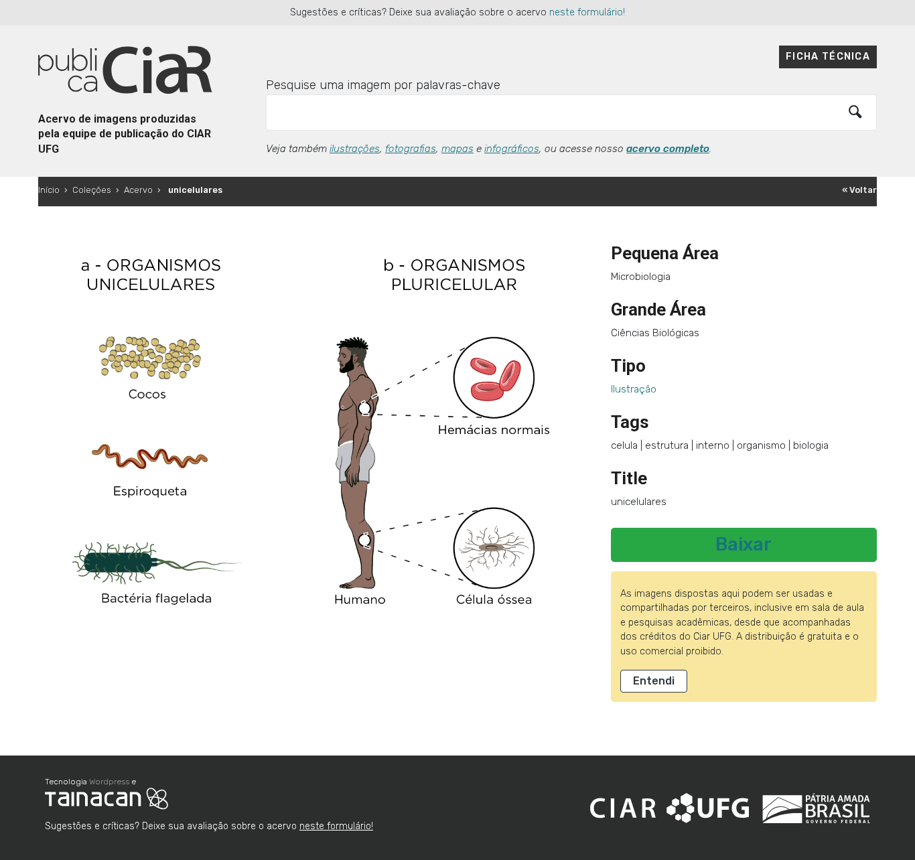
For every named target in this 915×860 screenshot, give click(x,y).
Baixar (743, 544)
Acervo (138, 190)
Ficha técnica (828, 56)
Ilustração (633, 389)
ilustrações (355, 149)
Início (49, 190)
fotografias (410, 149)
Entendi (654, 680)
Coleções (91, 190)
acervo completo (667, 149)
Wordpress (109, 781)
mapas (457, 149)
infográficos (511, 149)
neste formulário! (587, 12)
